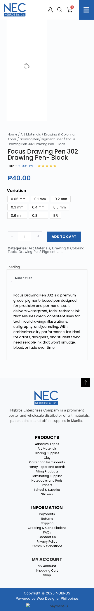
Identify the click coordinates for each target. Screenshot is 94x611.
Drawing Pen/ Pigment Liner (41, 139)
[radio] (18, 199)
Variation (16, 191)
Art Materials (31, 134)
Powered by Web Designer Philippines (47, 598)
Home (12, 134)
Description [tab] (23, 277)
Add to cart (64, 236)
